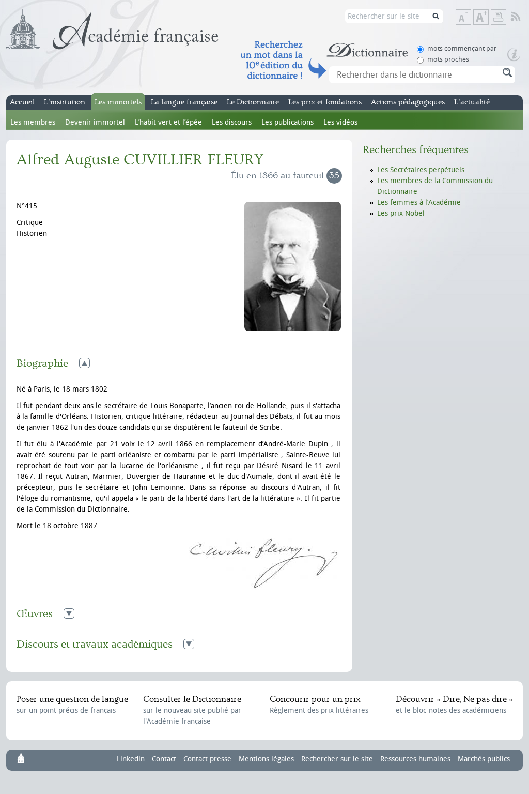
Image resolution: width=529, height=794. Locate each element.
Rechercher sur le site (337, 759)
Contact (164, 759)
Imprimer (498, 17)
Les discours (232, 122)
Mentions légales (266, 759)
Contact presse (207, 759)
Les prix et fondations (325, 102)
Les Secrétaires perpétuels (420, 170)
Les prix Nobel (401, 213)
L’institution (64, 102)
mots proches (448, 59)
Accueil (22, 102)
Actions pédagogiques (408, 102)
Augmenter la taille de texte (488, 18)
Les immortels (118, 102)
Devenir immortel (95, 122)
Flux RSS (522, 17)
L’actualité (472, 102)
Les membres (32, 122)
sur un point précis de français (72, 704)
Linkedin (131, 759)
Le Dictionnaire (253, 102)
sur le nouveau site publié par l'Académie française (192, 710)
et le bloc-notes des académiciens (454, 704)
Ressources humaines (415, 759)
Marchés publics (484, 759)
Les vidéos (340, 122)
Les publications (287, 122)
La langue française (184, 102)
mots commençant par (461, 48)
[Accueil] (112, 29)
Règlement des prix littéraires (319, 704)
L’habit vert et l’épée (168, 122)
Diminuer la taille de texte (470, 18)
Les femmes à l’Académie (419, 202)
